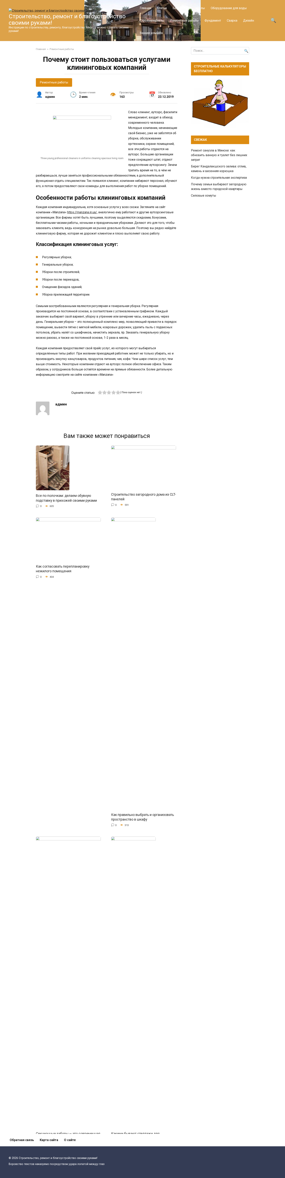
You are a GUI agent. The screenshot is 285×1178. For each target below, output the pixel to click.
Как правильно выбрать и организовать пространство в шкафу (142, 817)
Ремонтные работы (184, 20)
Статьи (162, 8)
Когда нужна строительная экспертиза (219, 177)
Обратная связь (22, 1140)
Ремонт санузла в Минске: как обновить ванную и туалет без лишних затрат (219, 155)
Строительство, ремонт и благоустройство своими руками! (67, 19)
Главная (145, 8)
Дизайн (248, 20)
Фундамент (213, 20)
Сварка (232, 20)
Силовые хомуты (203, 195)
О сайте (70, 1140)
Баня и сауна (182, 8)
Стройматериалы (152, 20)
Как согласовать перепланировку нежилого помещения (62, 568)
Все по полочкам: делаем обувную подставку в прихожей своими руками (66, 498)
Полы (201, 8)
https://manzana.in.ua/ (82, 212)
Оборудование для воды (229, 8)
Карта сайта (49, 1140)
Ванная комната (151, 33)
